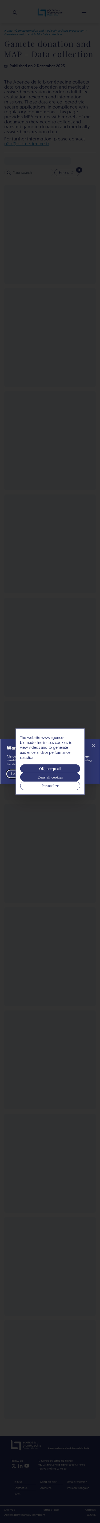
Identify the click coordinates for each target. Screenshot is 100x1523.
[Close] (93, 745)
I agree (17, 773)
